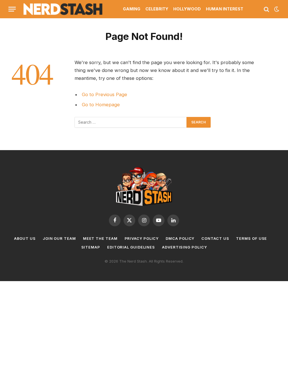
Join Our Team (59, 238)
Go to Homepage (101, 104)
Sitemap (90, 247)
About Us (25, 238)
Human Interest (224, 8)
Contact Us (215, 238)
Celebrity (156, 8)
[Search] (266, 9)
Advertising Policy (184, 247)
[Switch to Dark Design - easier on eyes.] (276, 9)
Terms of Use (251, 238)
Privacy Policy (142, 238)
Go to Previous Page (104, 94)
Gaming (131, 8)
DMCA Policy (180, 238)
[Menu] (12, 9)
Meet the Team (100, 238)
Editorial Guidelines (131, 247)
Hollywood (187, 8)
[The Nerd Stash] (63, 9)
